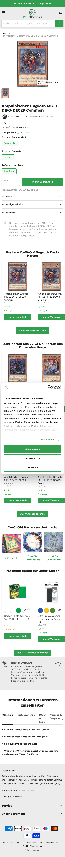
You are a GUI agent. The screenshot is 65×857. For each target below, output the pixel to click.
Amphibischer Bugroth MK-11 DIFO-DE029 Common (16, 296)
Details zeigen (47, 439)
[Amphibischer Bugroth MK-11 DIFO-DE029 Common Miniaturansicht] (5, 94)
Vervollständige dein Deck (32, 330)
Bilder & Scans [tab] (42, 718)
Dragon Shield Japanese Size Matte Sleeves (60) (17, 617)
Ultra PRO (42, 625)
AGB (19, 842)
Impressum (8, 842)
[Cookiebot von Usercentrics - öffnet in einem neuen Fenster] (47, 387)
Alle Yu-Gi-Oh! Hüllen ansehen (32, 652)
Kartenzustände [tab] (26, 714)
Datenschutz (30, 842)
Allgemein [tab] (7, 714)
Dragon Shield (10, 622)
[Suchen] (59, 23)
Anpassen (30, 458)
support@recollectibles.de (21, 790)
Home (5, 33)
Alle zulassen (32, 449)
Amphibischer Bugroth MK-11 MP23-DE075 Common (50, 296)
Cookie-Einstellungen (32, 846)
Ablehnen (32, 467)
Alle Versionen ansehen (32, 513)
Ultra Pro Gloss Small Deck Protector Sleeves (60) (50, 619)
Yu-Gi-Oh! (8, 303)
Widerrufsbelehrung (49, 842)
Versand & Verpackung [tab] (56, 716)
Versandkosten (22, 127)
